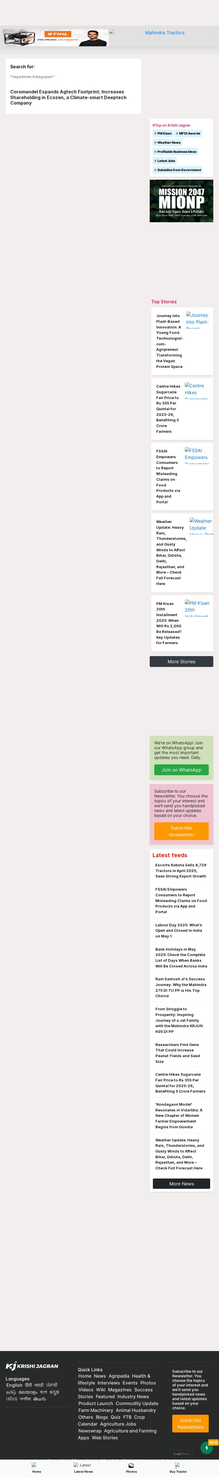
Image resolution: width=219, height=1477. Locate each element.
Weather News (169, 143)
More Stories (181, 661)
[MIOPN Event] (181, 200)
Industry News (133, 1396)
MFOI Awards (189, 133)
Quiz (116, 1417)
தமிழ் (11, 1392)
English (14, 1385)
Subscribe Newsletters (181, 831)
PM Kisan (164, 133)
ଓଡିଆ (11, 1399)
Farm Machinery (95, 1410)
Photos (131, 1472)
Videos (86, 1389)
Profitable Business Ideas (176, 152)
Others (85, 1417)
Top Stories (164, 301)
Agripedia (119, 1376)
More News (181, 1184)
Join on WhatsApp (181, 770)
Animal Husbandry (136, 1410)
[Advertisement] (181, 87)
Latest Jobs (166, 161)
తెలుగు (39, 1399)
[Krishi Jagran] (33, 1366)
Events (130, 1383)
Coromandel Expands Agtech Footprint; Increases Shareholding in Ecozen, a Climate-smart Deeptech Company (68, 97)
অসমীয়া (25, 1399)
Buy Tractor (178, 1472)
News (100, 1376)
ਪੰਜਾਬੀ (52, 1385)
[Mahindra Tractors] (162, 37)
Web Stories (105, 1437)
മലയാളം (28, 1392)
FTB (127, 1417)
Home (36, 1472)
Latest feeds (170, 855)
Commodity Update (137, 1403)
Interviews (109, 1383)
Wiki (101, 1389)
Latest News (83, 1472)
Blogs (102, 1417)
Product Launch (95, 1403)
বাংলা (43, 1392)
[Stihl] (56, 37)
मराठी (39, 1385)
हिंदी (28, 1385)
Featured (105, 1396)
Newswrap (90, 1431)
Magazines (120, 1389)
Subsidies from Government (179, 170)
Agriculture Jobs (118, 1424)
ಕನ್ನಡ (54, 1392)
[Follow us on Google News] (180, 1453)
